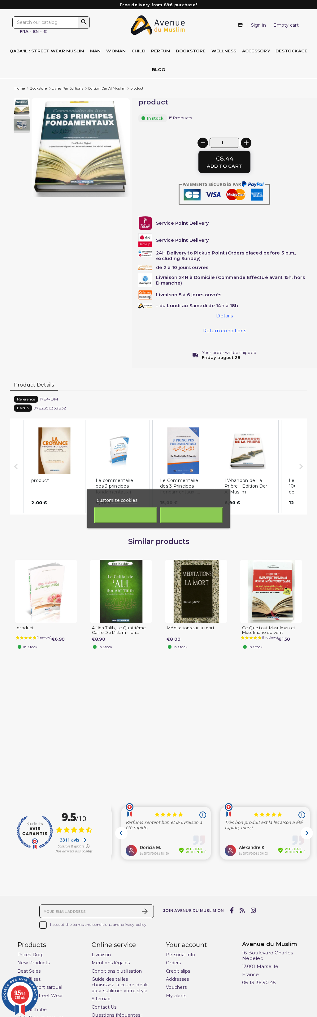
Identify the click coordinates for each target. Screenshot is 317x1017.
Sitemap (101, 999)
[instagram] (253, 910)
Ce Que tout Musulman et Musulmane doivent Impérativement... (269, 632)
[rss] (242, 910)
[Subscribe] (145, 911)
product (25, 628)
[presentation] (103, 182)
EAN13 (23, 407)
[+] (246, 143)
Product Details (34, 385)
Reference (26, 399)
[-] (203, 143)
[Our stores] (240, 25)
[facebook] (232, 910)
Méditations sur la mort (191, 628)
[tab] (34, 385)
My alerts (176, 995)
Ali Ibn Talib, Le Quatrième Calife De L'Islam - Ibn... (119, 630)
